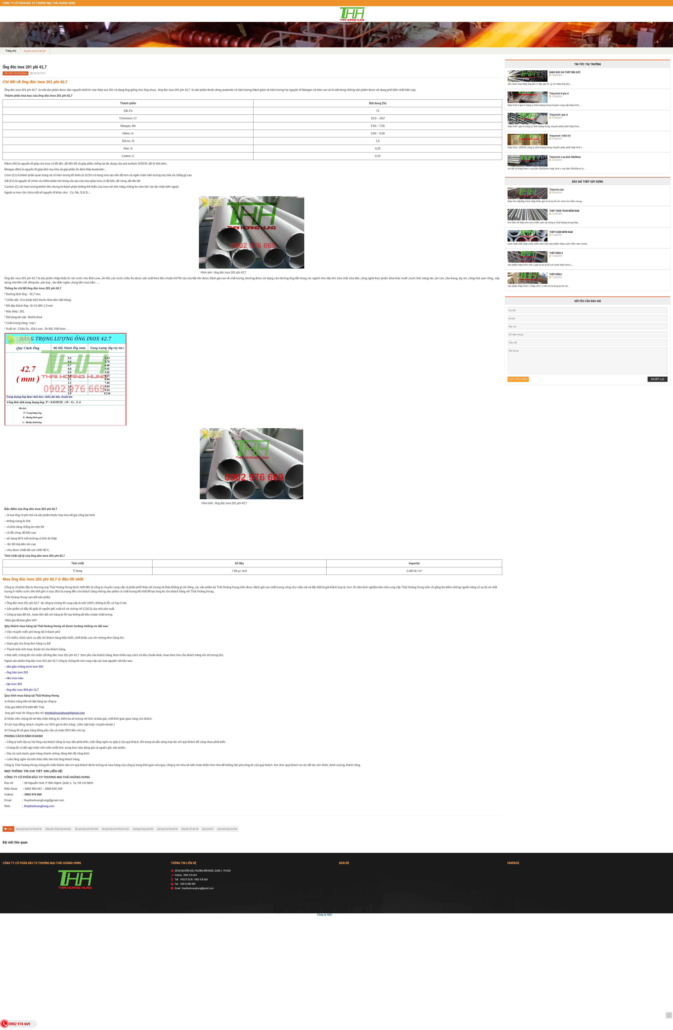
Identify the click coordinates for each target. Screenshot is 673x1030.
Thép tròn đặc (556, 189)
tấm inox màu (15, 678)
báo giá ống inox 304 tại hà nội (115, 829)
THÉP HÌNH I (555, 274)
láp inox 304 (14, 684)
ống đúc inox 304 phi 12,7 (23, 689)
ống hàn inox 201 (17, 672)
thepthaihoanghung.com (39, 806)
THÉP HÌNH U (556, 253)
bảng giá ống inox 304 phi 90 (28, 829)
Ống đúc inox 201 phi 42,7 (25, 67)
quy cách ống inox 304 (227, 829)
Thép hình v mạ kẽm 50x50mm (565, 157)
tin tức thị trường (13, 74)
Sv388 (335, 914)
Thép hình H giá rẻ (559, 93)
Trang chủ (9, 51)
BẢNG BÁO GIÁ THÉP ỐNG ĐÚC (564, 72)
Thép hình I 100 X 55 (559, 135)
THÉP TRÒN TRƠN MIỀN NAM (564, 210)
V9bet (341, 914)
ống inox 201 (207, 829)
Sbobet (348, 914)
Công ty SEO (327, 914)
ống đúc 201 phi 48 (190, 829)
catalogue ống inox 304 (143, 829)
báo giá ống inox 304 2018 (86, 829)
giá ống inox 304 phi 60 (167, 829)
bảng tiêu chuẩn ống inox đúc (58, 829)
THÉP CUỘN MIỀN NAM (561, 232)
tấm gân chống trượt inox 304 (25, 666)
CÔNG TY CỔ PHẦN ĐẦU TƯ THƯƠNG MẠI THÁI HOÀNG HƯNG (31, 3)
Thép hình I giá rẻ (558, 114)
